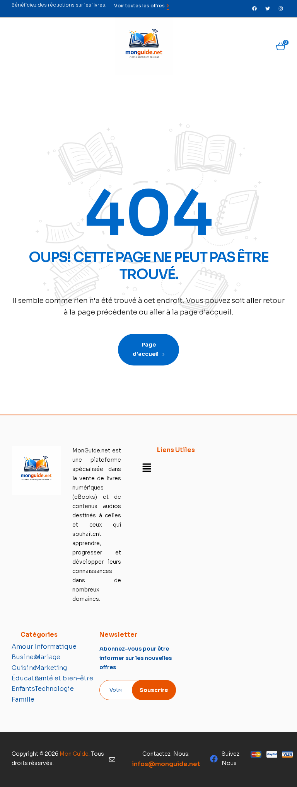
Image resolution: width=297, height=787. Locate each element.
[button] (146, 468)
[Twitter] (267, 8)
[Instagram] (280, 8)
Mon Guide (74, 753)
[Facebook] (254, 8)
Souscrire (154, 690)
